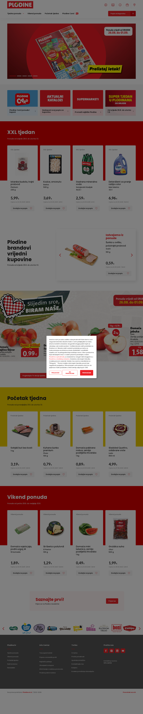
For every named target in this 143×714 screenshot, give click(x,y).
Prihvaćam (86, 373)
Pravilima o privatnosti (56, 357)
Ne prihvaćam (70, 373)
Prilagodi (55, 373)
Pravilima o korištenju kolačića (59, 359)
